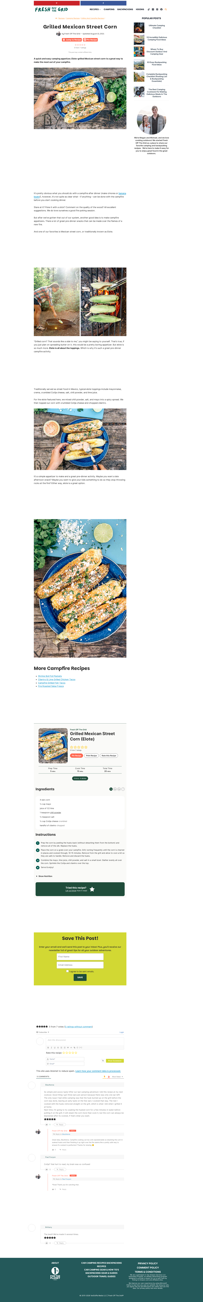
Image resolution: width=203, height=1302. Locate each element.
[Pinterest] (157, 9)
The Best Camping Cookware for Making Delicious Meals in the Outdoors (157, 93)
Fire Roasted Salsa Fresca (51, 686)
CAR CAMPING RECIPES (93, 1263)
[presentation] (139, 27)
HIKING (140, 9)
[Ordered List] (61, 1047)
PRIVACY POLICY (148, 1263)
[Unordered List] (64, 1047)
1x (111, 789)
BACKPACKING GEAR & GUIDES (101, 1273)
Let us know (71, 890)
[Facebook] (161, 9)
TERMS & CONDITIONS (148, 1271)
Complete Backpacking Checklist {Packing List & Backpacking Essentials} (156, 77)
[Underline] (54, 1047)
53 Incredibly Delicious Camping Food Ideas (157, 38)
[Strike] (58, 1047)
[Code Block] (71, 1047)
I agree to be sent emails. (81, 971)
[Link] (74, 1047)
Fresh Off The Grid (72, 33)
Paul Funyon (66, 1179)
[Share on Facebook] (103, 3)
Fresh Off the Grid (59, 1131)
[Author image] (58, 33)
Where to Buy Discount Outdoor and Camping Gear (157, 51)
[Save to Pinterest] (57, 3)
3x (119, 789)
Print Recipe (91, 755)
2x (115, 789)
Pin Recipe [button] (91, 40)
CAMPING (109, 9)
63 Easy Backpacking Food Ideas (156, 63)
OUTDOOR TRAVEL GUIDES (101, 1276)
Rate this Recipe (109, 755)
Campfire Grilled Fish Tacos (51, 683)
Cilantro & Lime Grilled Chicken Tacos (56, 679)
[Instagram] (153, 9)
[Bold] (48, 1047)
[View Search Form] (167, 9)
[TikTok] (149, 9)
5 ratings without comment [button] (78, 1026)
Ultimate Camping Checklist (157, 26)
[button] (76, 45)
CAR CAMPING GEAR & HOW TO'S (101, 1269)
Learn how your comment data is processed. (98, 1071)
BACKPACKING (125, 9)
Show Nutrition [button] (45, 876)
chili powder (55, 812)
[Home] (56, 18)
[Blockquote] (68, 1047)
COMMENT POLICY (148, 1267)
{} (77, 1047)
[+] (81, 1047)
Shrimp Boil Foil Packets (50, 676)
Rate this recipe (54, 1052)
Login (121, 1032)
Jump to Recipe (73, 40)
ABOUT (55, 1263)
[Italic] (51, 1047)
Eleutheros (66, 1134)
